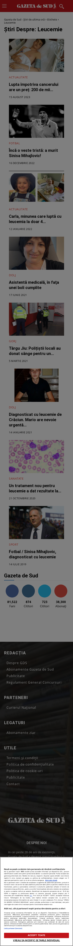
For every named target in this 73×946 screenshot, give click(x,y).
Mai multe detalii (51, 880)
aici (31, 895)
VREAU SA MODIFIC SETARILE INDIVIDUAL (36, 940)
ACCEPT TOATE (36, 935)
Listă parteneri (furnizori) (13, 928)
